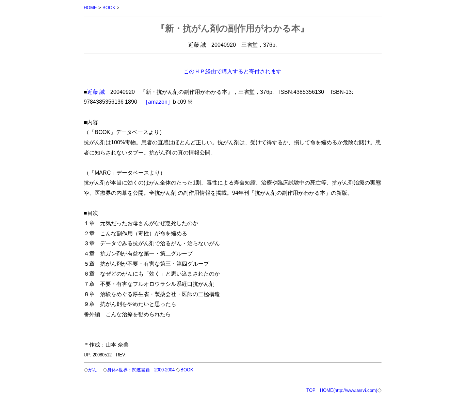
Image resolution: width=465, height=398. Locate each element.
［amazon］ (158, 102)
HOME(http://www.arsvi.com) (348, 390)
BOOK (108, 7)
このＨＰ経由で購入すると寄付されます (232, 71)
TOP (311, 390)
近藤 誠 (96, 92)
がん (92, 369)
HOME (90, 7)
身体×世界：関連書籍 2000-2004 (141, 369)
